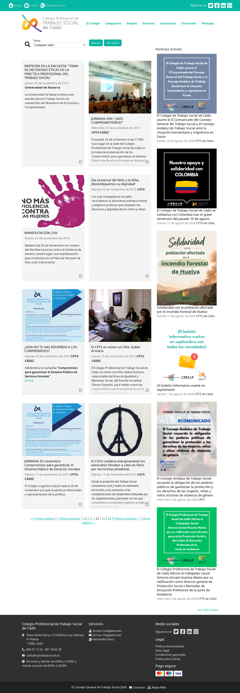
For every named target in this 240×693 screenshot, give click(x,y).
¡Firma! (29, 380)
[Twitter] (210, 6)
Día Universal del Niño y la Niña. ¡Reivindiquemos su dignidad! (115, 182)
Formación (188, 23)
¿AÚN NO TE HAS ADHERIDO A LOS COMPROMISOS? (50, 349)
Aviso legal (162, 650)
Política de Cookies (167, 659)
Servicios (148, 23)
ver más (80, 161)
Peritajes (208, 23)
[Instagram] (229, 6)
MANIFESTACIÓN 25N (40, 232)
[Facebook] (217, 6)
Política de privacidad (169, 646)
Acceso (18, 5)
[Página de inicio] (50, 23)
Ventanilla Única (55, 5)
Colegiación (113, 23)
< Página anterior (68, 518)
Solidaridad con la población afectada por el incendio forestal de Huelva (185, 309)
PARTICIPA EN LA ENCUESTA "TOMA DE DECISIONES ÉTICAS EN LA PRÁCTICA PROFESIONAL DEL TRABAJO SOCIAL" (51, 72)
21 (91, 518)
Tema (36, 41)
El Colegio (93, 23)
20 (85, 518)
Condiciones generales (170, 655)
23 (103, 518)
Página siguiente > (126, 518)
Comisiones (168, 23)
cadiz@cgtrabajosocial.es (43, 655)
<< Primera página (42, 518)
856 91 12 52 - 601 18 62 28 (43, 649)
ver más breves (208, 610)
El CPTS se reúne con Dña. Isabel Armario (115, 349)
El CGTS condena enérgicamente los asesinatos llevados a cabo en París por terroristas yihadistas (118, 465)
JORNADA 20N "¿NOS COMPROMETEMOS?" (107, 120)
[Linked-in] (223, 6)
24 (109, 518)
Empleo (132, 23)
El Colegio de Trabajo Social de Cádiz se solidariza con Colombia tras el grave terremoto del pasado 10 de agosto (186, 214)
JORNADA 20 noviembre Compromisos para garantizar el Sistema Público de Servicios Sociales (52, 465)
